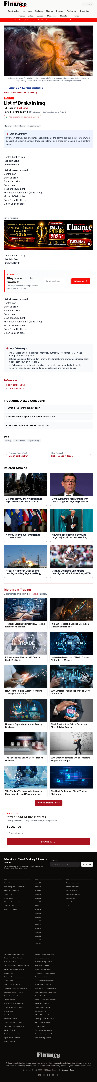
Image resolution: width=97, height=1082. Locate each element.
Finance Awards (9, 1041)
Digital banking (34, 126)
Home (6, 93)
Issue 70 (38, 940)
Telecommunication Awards (45, 977)
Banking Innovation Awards (13, 1034)
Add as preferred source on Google (24, 117)
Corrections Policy (41, 1011)
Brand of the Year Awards (13, 958)
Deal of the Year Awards (13, 984)
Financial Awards (41, 1026)
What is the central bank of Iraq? (24, 408)
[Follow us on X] (57, 1075)
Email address (55, 861)
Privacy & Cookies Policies (13, 902)
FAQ (67, 906)
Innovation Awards (10, 1019)
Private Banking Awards (43, 1030)
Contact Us (8, 894)
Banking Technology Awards (14, 969)
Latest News (8, 898)
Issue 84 (38, 887)
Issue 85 (38, 883)
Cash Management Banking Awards (17, 965)
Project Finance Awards (43, 969)
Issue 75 (38, 921)
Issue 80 (38, 902)
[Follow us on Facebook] (48, 1075)
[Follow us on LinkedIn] (53, 1075)
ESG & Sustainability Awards (14, 1007)
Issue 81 (38, 898)
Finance (49, 11)
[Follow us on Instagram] (44, 1075)
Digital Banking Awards (12, 1038)
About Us (7, 883)
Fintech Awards (9, 1000)
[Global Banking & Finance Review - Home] (26, 4)
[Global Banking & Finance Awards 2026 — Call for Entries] (48, 235)
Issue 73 (38, 928)
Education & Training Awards (14, 1003)
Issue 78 (38, 909)
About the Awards (72, 883)
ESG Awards (8, 1011)
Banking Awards (9, 1030)
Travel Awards (40, 996)
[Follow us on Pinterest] (39, 1075)
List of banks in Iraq (15, 385)
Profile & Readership (11, 890)
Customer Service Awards (13, 977)
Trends (76, 16)
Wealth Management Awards (45, 992)
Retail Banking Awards (43, 1038)
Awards (40, 16)
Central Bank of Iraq (15, 389)
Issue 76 (38, 917)
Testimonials (70, 898)
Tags (72, 1070)
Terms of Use (9, 906)
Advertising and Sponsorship (14, 887)
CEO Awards (8, 973)
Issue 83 (38, 890)
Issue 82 (38, 894)
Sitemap (65, 1070)
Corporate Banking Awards (13, 992)
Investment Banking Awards (14, 1026)
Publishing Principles (42, 1003)
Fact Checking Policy (42, 1022)
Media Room (70, 902)
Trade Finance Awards (43, 984)
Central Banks (20, 126)
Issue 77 (38, 913)
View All (38, 944)
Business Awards (10, 962)
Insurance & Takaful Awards (14, 1022)
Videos (31, 16)
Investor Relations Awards (44, 954)
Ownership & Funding (42, 1007)
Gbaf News (22, 108)
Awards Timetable (72, 887)
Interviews (27, 11)
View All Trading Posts (48, 803)
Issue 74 (38, 925)
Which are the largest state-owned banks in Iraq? (32, 417)
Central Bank (10, 157)
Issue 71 (38, 936)
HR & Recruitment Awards (44, 981)
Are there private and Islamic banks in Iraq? (29, 425)
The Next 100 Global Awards (45, 988)
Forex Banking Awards (12, 1015)
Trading (21, 16)
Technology (72, 11)
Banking (60, 11)
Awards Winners (72, 890)
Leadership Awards (42, 958)
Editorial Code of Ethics (43, 1015)
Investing (84, 11)
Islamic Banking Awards (43, 962)
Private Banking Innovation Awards (47, 1034)
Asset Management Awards (14, 954)
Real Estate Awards (42, 965)
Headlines (65, 16)
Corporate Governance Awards (15, 988)
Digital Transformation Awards (15, 996)
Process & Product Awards (45, 973)
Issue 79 (38, 906)
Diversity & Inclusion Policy (44, 1019)
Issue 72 (38, 932)
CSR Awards (8, 981)
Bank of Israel (11, 177)
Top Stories (13, 11)
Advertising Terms (10, 909)
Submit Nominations (73, 894)
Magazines (52, 16)
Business (39, 11)
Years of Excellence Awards (45, 1000)
